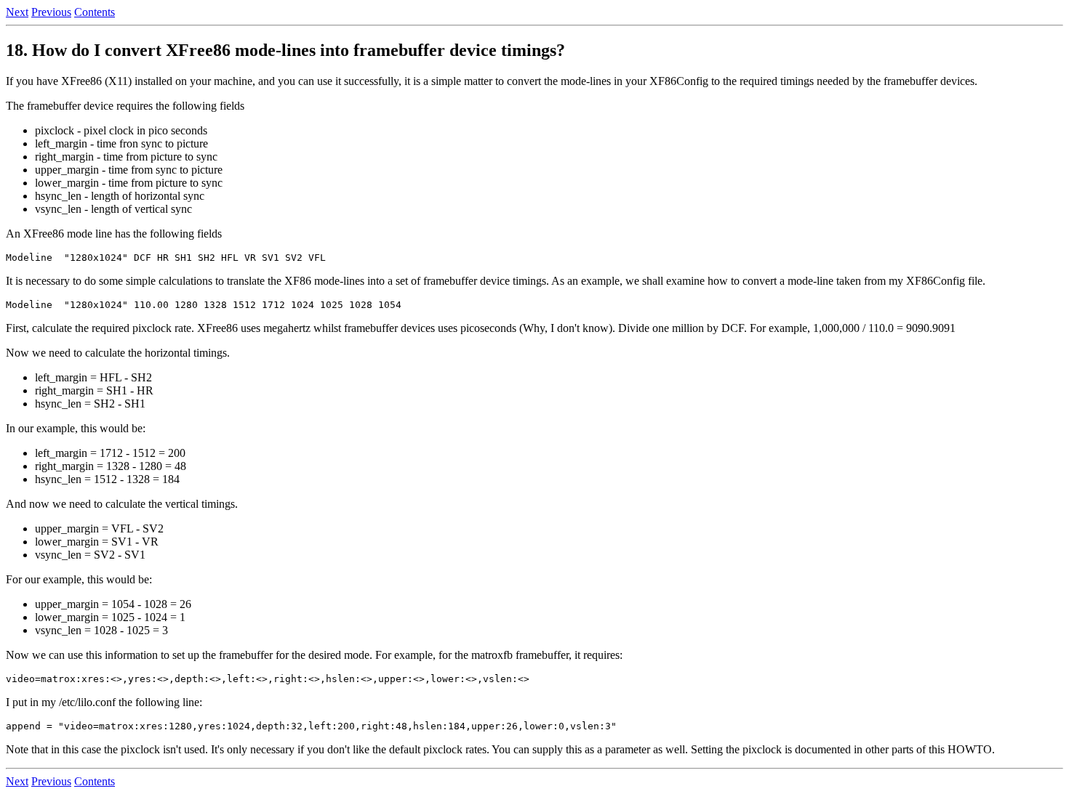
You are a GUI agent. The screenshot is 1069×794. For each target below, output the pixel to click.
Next (17, 12)
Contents (94, 12)
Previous (51, 12)
